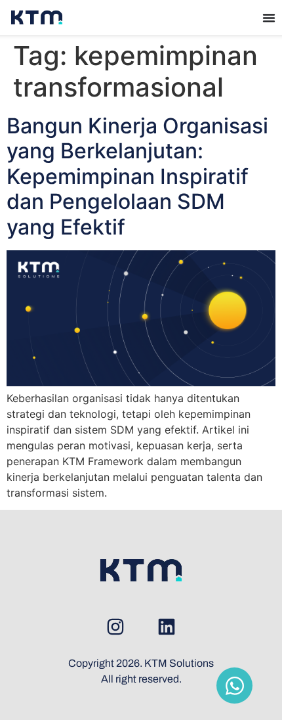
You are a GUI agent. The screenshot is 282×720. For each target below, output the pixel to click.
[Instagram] (115, 627)
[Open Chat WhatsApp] (234, 685)
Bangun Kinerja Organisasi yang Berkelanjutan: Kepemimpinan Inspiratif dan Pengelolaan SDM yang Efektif (137, 176)
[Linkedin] (166, 627)
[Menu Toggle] (268, 17)
